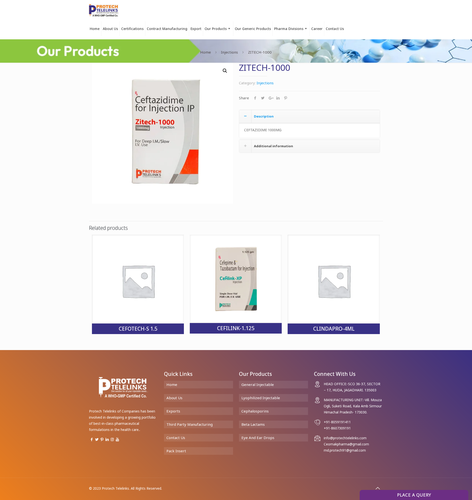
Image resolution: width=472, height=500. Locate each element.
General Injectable (257, 384)
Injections (229, 52)
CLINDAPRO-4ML (333, 328)
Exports (173, 411)
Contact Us (175, 437)
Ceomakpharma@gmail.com (346, 444)
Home (205, 52)
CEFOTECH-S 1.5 (138, 328)
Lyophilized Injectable (260, 397)
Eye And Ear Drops (257, 437)
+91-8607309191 (337, 428)
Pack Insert (176, 450)
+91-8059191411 (337, 422)
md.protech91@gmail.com (345, 450)
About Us (174, 397)
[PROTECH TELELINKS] (104, 10)
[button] (225, 70)
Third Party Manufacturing (189, 424)
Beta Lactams (253, 424)
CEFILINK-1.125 (235, 328)
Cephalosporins (255, 411)
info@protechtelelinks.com (345, 438)
